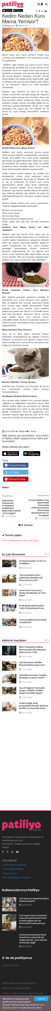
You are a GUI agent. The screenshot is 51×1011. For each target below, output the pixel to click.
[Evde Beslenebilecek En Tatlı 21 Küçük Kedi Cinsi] (9, 607)
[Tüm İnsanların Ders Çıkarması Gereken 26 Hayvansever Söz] (9, 578)
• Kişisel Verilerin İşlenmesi (14, 864)
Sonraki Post (43, 495)
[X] (39, 11)
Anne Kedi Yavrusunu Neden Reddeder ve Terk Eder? (32, 593)
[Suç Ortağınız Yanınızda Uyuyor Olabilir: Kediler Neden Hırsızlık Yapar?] (9, 690)
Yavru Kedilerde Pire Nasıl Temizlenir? (32, 621)
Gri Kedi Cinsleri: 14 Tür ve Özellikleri (32, 562)
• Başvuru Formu (9, 873)
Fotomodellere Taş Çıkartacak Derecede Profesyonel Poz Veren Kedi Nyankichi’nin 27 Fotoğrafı (39, 508)
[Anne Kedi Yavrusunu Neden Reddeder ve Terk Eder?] (9, 592)
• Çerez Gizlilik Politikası (12, 869)
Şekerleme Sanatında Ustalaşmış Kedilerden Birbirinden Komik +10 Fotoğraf (11, 507)
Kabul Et (41, 998)
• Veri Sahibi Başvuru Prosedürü (16, 877)
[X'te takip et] (7, 851)
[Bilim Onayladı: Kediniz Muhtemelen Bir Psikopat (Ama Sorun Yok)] (9, 650)
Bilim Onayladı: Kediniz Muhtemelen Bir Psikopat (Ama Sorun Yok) (32, 649)
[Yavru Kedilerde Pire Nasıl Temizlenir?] (9, 622)
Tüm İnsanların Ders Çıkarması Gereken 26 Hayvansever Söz (30, 577)
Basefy (24, 993)
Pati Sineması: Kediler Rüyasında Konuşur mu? (32, 663)
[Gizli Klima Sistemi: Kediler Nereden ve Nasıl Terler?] (9, 678)
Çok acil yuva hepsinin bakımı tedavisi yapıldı (34, 899)
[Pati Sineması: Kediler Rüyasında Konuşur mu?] (9, 666)
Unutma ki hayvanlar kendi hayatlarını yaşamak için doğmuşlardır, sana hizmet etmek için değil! (33, 938)
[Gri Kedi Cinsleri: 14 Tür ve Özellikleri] (9, 563)
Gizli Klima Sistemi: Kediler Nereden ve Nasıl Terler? (33, 676)
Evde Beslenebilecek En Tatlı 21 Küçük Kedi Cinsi (31, 607)
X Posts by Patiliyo (10, 965)
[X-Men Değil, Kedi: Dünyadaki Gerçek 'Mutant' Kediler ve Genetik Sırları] (9, 706)
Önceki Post (7, 496)
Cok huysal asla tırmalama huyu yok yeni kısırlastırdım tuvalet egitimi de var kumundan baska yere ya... (33, 919)
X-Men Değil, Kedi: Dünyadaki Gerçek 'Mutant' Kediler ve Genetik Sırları (34, 706)
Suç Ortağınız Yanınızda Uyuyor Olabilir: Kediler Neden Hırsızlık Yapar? (32, 690)
